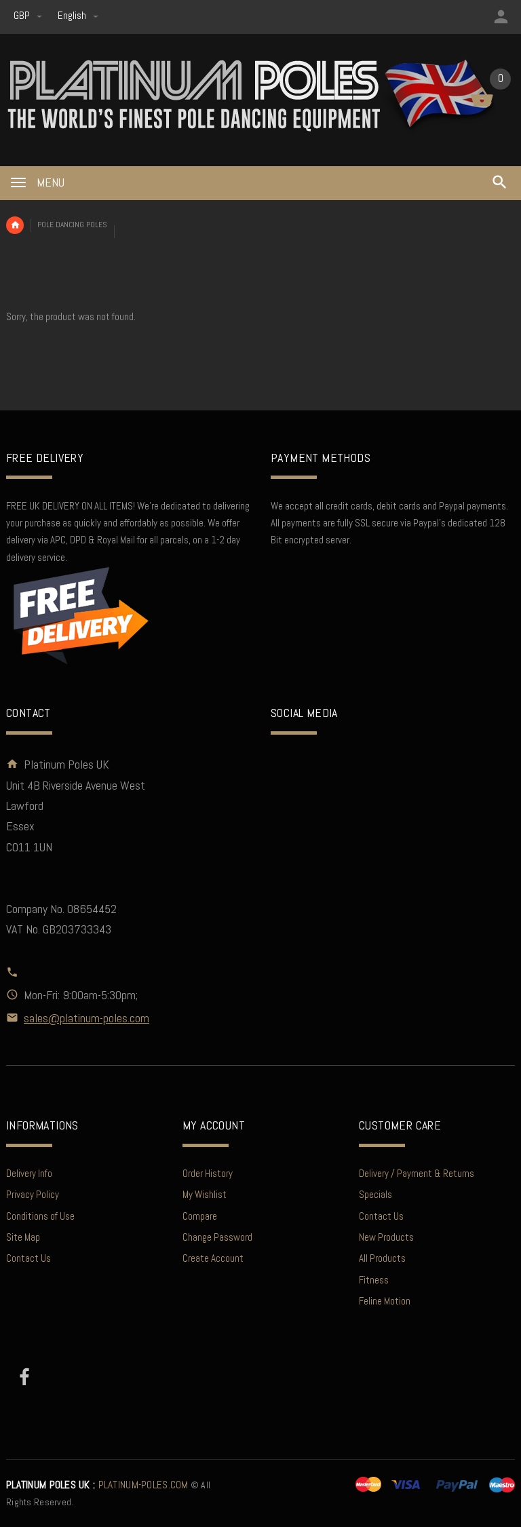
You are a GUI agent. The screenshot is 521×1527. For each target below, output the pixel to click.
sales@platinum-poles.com (86, 1018)
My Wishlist (204, 1194)
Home (15, 225)
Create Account (213, 1258)
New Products (386, 1237)
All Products (382, 1258)
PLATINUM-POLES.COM (97, 1485)
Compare (199, 1216)
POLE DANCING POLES (72, 224)
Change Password (217, 1237)
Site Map (23, 1237)
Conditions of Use (40, 1216)
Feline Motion (384, 1300)
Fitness (374, 1279)
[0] (482, 105)
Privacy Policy (32, 1194)
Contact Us (28, 1258)
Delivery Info (29, 1173)
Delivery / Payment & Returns (416, 1173)
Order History (207, 1173)
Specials (375, 1194)
